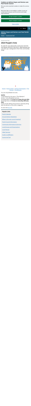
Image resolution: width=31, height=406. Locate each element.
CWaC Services (6, 132)
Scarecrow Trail (10, 35)
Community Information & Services (11, 124)
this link (10, 107)
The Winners (18, 90)
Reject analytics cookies (15, 20)
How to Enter (10, 88)
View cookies (15, 24)
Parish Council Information (9, 122)
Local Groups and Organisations (11, 127)
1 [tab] (15, 86)
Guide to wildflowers (7, 135)
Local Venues (5, 129)
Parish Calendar (6, 114)
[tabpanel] (15, 70)
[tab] (23, 28)
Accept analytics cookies (15, 16)
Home (2, 35)
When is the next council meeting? (11, 119)
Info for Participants (20, 88)
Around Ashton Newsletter (9, 117)
